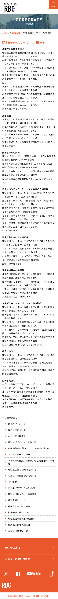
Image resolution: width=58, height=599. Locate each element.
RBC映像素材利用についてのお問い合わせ (29, 448)
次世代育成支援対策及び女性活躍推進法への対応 (31, 462)
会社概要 (12, 481)
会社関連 (16, 32)
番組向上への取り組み (19, 506)
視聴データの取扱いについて (22, 475)
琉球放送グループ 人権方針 (22, 442)
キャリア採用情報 (17, 436)
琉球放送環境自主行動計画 (21, 518)
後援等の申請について (19, 512)
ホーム (5, 32)
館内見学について (17, 429)
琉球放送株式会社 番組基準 (22, 494)
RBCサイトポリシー (18, 423)
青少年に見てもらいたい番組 (22, 487)
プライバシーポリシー (19, 454)
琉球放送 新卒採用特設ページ (22, 469)
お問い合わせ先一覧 (18, 530)
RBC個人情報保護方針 (19, 524)
